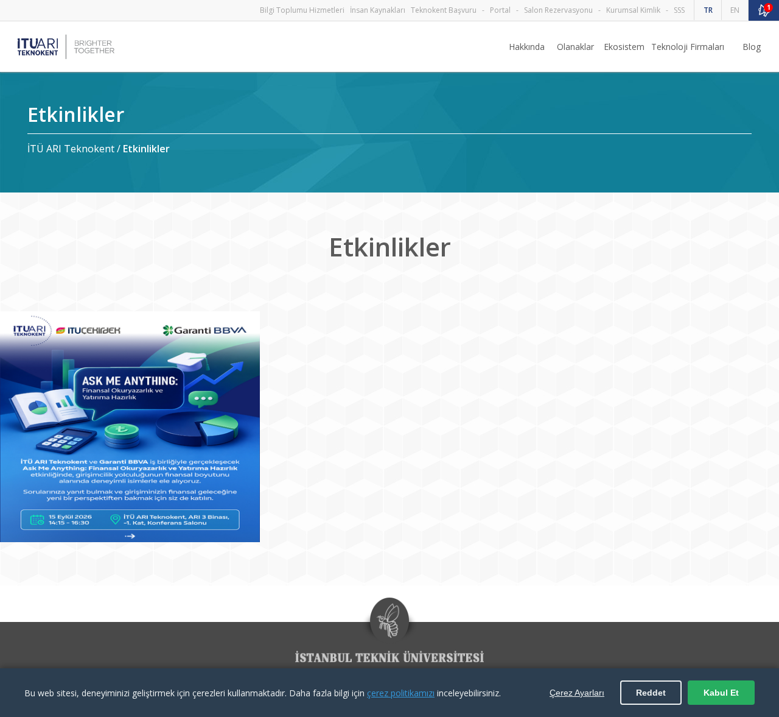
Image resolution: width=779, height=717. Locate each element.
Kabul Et (721, 693)
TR (708, 10)
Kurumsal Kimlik (633, 10)
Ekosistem (624, 46)
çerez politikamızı (401, 693)
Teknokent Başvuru (444, 10)
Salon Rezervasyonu (558, 10)
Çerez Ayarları (577, 693)
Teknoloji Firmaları (687, 46)
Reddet (651, 693)
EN (734, 10)
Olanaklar (575, 46)
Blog (751, 46)
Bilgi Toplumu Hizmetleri (302, 10)
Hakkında (527, 46)
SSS (679, 10)
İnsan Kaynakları (377, 10)
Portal (500, 10)
